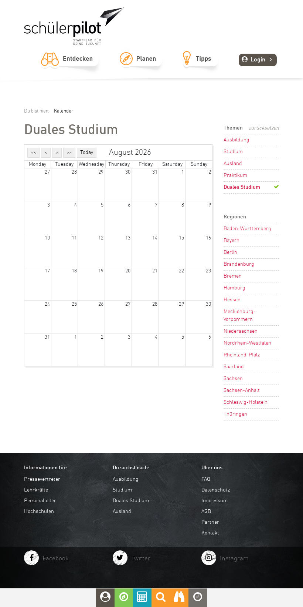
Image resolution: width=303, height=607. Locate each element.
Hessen (232, 299)
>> (69, 152)
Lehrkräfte (36, 490)
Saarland (234, 366)
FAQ (205, 479)
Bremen (233, 276)
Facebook (55, 559)
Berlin (230, 252)
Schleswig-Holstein (246, 402)
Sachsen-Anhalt (242, 390)
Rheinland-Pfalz (242, 355)
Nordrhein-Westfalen (247, 343)
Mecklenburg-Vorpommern (240, 315)
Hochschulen (39, 511)
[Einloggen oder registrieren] (105, 597)
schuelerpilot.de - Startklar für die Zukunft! (74, 26)
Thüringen (235, 414)
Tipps (200, 66)
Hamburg (234, 288)
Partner (210, 522)
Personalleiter (40, 500)
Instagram (234, 559)
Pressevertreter (42, 479)
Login (258, 60)
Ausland (233, 163)
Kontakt (210, 533)
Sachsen (233, 378)
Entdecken (70, 66)
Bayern (231, 240)
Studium (233, 151)
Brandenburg (239, 264)
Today (86, 152)
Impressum (214, 500)
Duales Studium (242, 187)
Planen (140, 66)
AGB (206, 511)
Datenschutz (215, 490)
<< (33, 152)
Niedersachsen (241, 331)
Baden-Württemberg (247, 228)
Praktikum (235, 175)
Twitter (140, 559)
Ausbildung (236, 139)
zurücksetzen (264, 128)
